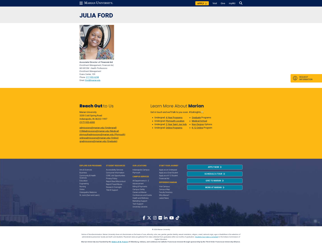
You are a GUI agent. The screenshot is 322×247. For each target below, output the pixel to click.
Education (83, 181)
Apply (200, 3)
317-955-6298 (92, 77)
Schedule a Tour (213, 174)
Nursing (82, 187)
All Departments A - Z (141, 181)
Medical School (199, 121)
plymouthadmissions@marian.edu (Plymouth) (102, 134)
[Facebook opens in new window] (144, 218)
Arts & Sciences (85, 170)
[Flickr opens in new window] (160, 218)
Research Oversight (114, 187)
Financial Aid (164, 178)
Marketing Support (140, 201)
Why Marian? (164, 195)
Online (81, 189)
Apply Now (213, 167)
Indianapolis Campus (141, 170)
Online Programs (174, 127)
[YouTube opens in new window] (171, 218)
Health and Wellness (141, 198)
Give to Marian (213, 180)
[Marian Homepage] (98, 3)
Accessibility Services (114, 170)
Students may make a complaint (206, 237)
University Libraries (140, 207)
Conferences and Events (142, 195)
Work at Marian (213, 187)
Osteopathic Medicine (88, 192)
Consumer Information (115, 173)
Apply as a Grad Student (168, 173)
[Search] (241, 3)
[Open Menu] (81, 3)
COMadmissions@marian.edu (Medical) (99, 131)
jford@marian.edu (92, 80)
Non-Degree (198, 124)
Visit (215, 3)
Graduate (196, 117)
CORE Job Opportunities (115, 176)
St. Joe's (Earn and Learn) (89, 195)
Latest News (164, 198)
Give (223, 3)
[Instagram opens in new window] (155, 218)
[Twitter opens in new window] (149, 218)
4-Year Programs (174, 117)
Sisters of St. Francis (120, 242)
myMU (232, 3)
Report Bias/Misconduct (116, 181)
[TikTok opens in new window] (177, 218)
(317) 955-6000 (87, 122)
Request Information (305, 78)
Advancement (138, 184)
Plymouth (136, 173)
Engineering (84, 184)
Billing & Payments (140, 187)
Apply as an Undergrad (168, 170)
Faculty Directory (165, 192)
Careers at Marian (140, 192)
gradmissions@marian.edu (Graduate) (98, 141)
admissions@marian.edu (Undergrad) (98, 127)
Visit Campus (164, 187)
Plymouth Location (175, 121)
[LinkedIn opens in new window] (165, 218)
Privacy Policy (111, 178)
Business (83, 173)
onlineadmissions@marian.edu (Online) (99, 138)
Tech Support (138, 204)
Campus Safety (139, 189)
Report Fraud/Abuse (114, 184)
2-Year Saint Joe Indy (176, 124)
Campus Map (164, 189)
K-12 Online (197, 127)
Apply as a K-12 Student (168, 176)
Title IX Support (112, 190)
